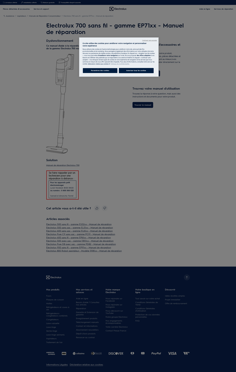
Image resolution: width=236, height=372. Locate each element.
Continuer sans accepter (149, 40)
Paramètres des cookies (100, 70)
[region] (119, 57)
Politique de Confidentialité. (120, 64)
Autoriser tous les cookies (136, 70)
